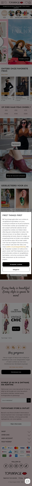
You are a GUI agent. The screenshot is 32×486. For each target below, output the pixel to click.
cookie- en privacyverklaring (16, 247)
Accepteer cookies (16, 264)
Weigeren (16, 269)
